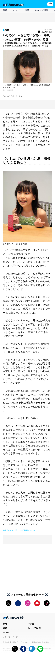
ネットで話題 (42, 10)
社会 (20, 96)
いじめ (6, 96)
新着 (5, 10)
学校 (13, 96)
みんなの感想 (47, 32)
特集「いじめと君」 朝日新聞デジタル (19, 530)
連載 (27, 10)
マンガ (16, 10)
